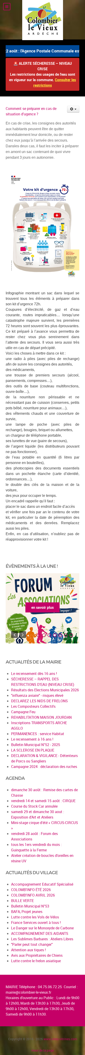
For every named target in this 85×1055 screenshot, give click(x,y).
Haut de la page (43, 1050)
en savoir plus (42, 607)
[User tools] (73, 109)
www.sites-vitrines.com (60, 1039)
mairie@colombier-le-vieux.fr (28, 992)
